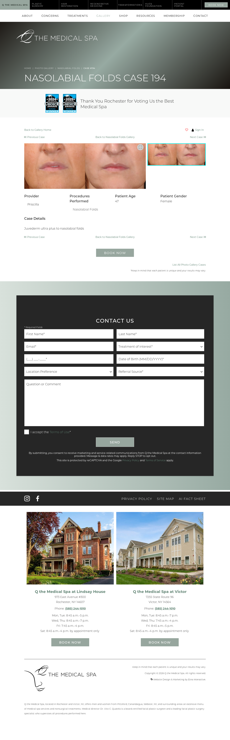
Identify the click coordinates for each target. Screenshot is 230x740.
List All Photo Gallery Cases (189, 264)
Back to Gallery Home (37, 129)
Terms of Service (155, 460)
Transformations (130, 5)
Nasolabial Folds (85, 209)
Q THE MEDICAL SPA (15, 4)
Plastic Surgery (37, 5)
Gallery (103, 15)
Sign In (199, 129)
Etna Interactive (196, 679)
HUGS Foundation (153, 5)
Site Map (165, 498)
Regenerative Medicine (99, 5)
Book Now (216, 4)
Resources (145, 15)
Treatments (77, 15)
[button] (47, 137)
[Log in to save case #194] (186, 129)
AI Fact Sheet (192, 498)
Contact (200, 15)
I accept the (39, 432)
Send (115, 442)
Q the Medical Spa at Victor (160, 591)
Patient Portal (179, 5)
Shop (123, 15)
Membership (174, 15)
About (27, 15)
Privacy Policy (130, 460)
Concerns (50, 15)
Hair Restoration (69, 5)
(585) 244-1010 (75, 608)
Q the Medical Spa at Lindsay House (70, 591)
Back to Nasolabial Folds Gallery (115, 137)
